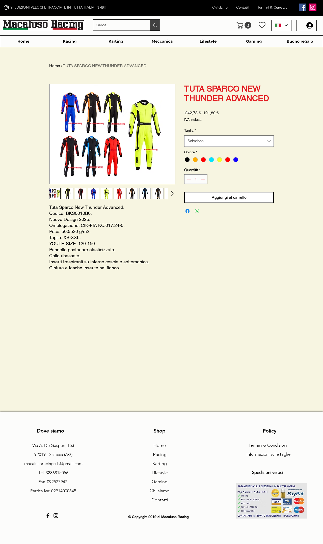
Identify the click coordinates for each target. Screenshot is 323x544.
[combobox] (229, 141)
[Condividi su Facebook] (187, 211)
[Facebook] (302, 7)
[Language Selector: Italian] (281, 25)
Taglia (190, 130)
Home (54, 65)
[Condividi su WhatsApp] (197, 211)
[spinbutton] (196, 179)
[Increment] (203, 179)
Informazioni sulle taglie (268, 454)
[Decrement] (188, 179)
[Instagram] (312, 7)
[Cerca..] (155, 25)
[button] (244, 25)
